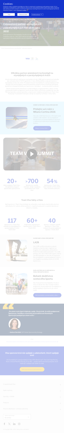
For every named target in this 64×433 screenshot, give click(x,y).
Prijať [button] (9, 14)
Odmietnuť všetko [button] (23, 14)
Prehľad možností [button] (36, 14)
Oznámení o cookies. (21, 10)
